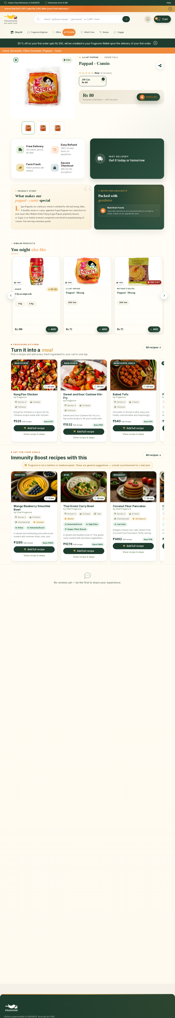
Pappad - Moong (24, 292)
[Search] (126, 19)
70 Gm (122, 302)
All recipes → (153, 347)
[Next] (164, 295)
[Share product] (160, 66)
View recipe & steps (34, 434)
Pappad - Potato (126, 292)
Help (169, 3)
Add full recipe (36, 428)
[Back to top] (167, 1013)
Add (53, 329)
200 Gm (21, 302)
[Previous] (11, 295)
